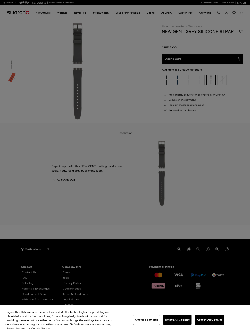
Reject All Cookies (177, 319)
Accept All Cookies (209, 319)
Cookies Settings (146, 319)
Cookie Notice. (40, 328)
